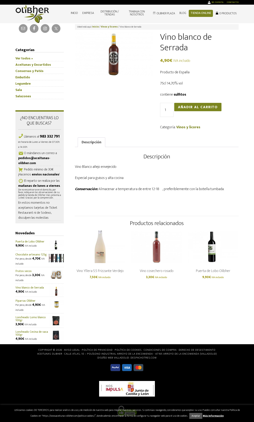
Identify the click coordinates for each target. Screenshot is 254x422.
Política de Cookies (128, 350)
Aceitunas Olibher (49, 354)
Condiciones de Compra (160, 350)
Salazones (23, 96)
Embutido (22, 77)
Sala (18, 90)
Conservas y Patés (29, 71)
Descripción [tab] (91, 142)
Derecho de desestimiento (197, 350)
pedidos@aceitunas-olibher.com (34, 160)
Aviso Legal (72, 350)
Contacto (233, 2)
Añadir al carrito (198, 107)
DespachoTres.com (144, 358)
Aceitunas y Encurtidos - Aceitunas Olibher (34, 14)
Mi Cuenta (218, 2)
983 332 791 (50, 136)
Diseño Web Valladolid (113, 358)
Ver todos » (24, 58)
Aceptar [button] (196, 416)
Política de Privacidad (97, 350)
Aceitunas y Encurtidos (33, 65)
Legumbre (23, 84)
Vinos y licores (109, 27)
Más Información (213, 416)
